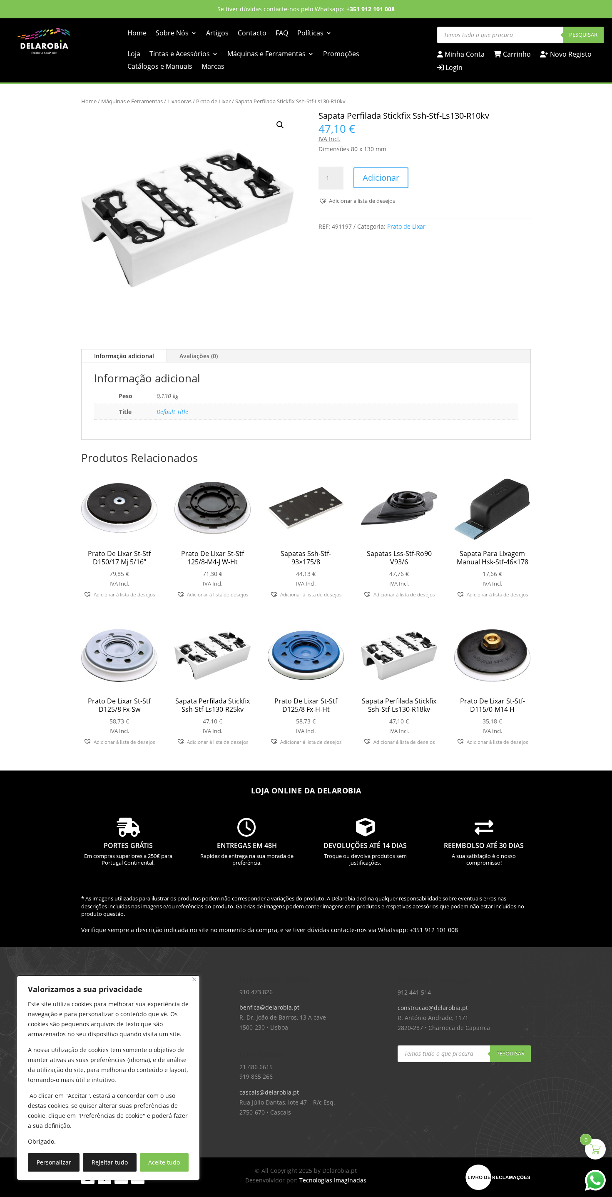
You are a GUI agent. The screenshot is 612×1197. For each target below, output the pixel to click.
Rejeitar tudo (110, 1162)
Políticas (310, 33)
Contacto (252, 33)
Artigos (217, 33)
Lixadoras (179, 101)
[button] (280, 124)
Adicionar (381, 177)
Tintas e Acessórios (179, 54)
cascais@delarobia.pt (269, 1092)
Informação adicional (124, 356)
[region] (108, 1077)
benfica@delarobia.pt (269, 1007)
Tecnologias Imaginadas (332, 1180)
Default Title (172, 412)
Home (137, 33)
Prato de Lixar (213, 101)
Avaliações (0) (198, 356)
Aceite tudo (164, 1162)
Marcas (213, 67)
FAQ (282, 33)
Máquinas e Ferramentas (266, 54)
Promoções (341, 54)
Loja (133, 54)
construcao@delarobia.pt (433, 1008)
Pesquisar (583, 34)
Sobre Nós (172, 33)
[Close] (194, 979)
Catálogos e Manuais (159, 67)
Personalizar (54, 1162)
